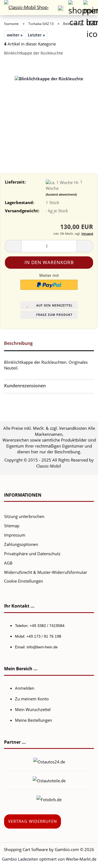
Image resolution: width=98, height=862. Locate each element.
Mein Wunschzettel (33, 709)
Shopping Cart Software (26, 849)
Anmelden (24, 688)
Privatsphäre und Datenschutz (32, 553)
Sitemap (11, 525)
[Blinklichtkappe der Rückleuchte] (49, 101)
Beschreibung (18, 343)
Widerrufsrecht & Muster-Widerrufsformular (45, 572)
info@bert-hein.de (42, 647)
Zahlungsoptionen (21, 544)
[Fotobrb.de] (49, 799)
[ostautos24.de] (49, 761)
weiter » (15, 35)
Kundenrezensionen (25, 386)
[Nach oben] (83, 853)
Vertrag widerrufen (32, 821)
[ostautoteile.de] (49, 780)
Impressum (14, 535)
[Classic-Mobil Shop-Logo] (24, 7)
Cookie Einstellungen (23, 581)
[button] (13, 246)
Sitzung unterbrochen (24, 516)
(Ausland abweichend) (61, 194)
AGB (8, 563)
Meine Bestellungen (33, 720)
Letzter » (36, 35)
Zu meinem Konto (32, 698)
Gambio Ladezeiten (20, 859)
